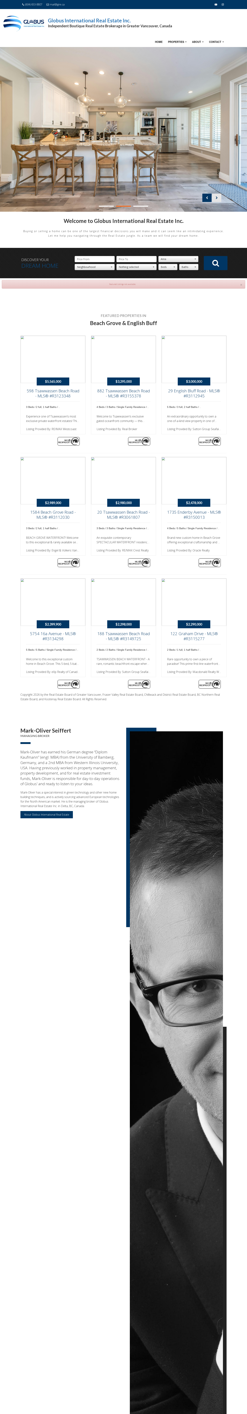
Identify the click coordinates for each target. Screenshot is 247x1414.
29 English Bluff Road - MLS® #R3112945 (194, 393)
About (198, 43)
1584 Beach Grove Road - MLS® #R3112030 (53, 514)
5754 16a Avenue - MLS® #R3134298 (53, 636)
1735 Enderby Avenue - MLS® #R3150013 (194, 514)
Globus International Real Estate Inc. (89, 20)
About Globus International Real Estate (46, 814)
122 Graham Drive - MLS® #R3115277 (194, 636)
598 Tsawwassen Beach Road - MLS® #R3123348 (53, 393)
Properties (177, 43)
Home (159, 42)
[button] (207, 198)
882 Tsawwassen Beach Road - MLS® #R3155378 (123, 393)
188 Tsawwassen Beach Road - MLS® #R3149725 (123, 636)
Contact (217, 43)
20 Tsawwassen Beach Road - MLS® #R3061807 (123, 514)
